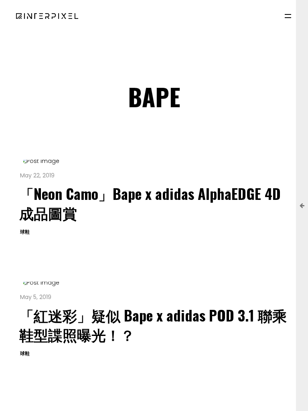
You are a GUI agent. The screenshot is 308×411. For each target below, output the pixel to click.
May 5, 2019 (35, 297)
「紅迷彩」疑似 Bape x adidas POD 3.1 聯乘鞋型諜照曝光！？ (153, 324)
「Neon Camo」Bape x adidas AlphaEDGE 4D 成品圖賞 (150, 203)
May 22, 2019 (37, 175)
